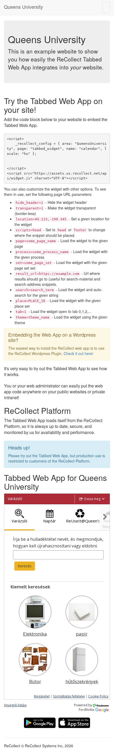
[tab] (19, 517)
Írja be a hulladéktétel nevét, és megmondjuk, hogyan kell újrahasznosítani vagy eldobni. (58, 542)
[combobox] (58, 554)
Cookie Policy (98, 696)
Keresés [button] (25, 565)
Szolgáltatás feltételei (69, 696)
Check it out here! (78, 353)
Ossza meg (92, 499)
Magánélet (42, 696)
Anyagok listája (15, 705)
